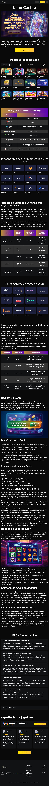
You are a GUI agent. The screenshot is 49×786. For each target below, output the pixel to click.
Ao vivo (17, 64)
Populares (5, 64)
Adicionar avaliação (40, 724)
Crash (29, 64)
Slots (41, 64)
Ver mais (24, 752)
